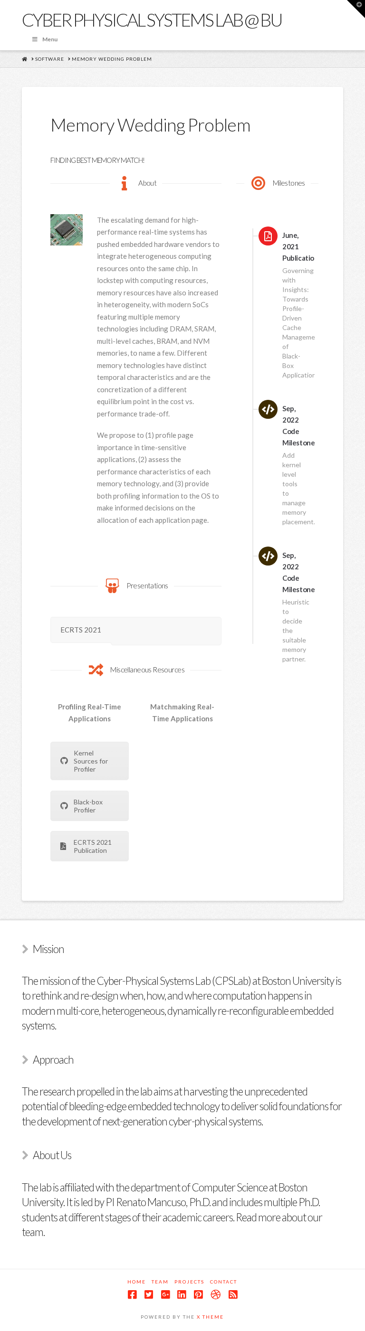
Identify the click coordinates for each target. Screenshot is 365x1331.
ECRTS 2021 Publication (93, 846)
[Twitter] (148, 1295)
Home (136, 1281)
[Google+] (165, 1295)
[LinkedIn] (181, 1295)
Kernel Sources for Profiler (91, 761)
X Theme (210, 1317)
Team (160, 1281)
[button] (356, 9)
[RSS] (233, 1295)
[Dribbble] (216, 1295)
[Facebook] (132, 1295)
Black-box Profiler (88, 806)
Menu (50, 39)
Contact (223, 1281)
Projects (189, 1281)
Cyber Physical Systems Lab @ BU (152, 19)
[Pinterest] (198, 1295)
